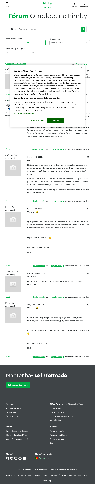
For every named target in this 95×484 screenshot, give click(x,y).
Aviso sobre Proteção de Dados (18, 475)
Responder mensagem (16, 63)
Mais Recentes (57, 42)
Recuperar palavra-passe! (61, 416)
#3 (88, 157)
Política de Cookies (41, 475)
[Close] (81, 67)
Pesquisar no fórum (58, 435)
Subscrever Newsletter (18, 385)
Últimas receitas (13, 416)
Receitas (10, 404)
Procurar (53, 426)
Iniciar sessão (39, 149)
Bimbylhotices (55, 420)
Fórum (9, 426)
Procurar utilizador (57, 439)
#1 (88, 71)
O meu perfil (66, 404)
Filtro (26, 42)
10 (7, 52)
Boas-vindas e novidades (17, 431)
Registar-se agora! (57, 412)
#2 (88, 102)
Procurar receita (13, 408)
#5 (88, 273)
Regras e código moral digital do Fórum (66, 475)
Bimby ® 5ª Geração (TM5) (17, 439)
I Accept (56, 120)
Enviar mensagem (41, 470)
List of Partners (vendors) (25, 113)
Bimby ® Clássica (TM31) (16, 435)
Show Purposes (37, 120)
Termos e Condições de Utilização (63, 470)
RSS (51, 443)
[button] (6, 5)
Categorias (11, 412)
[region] (47, 96)
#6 (88, 305)
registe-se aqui (57, 149)
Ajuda (86, 475)
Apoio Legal (47, 481)
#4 (88, 209)
